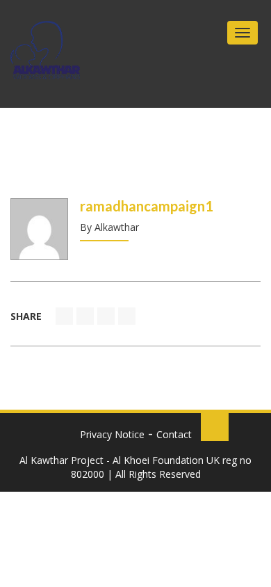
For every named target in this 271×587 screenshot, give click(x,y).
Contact (174, 434)
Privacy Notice (112, 434)
